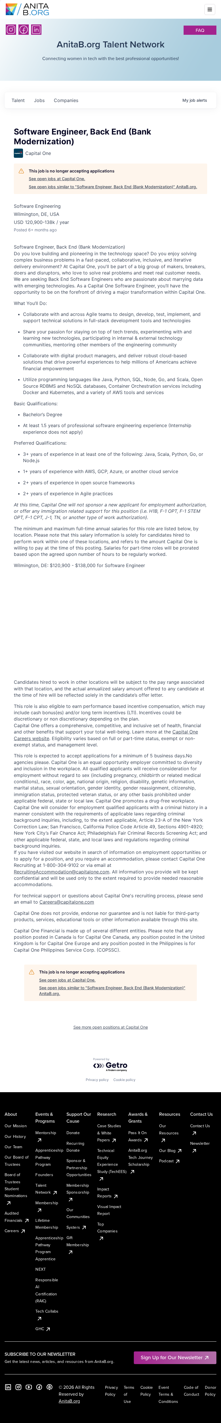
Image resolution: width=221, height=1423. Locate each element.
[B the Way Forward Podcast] (49, 1387)
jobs (39, 100)
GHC (39, 1329)
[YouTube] (28, 1387)
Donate (73, 1133)
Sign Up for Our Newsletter (172, 1357)
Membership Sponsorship (77, 1188)
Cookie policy (124, 1080)
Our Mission (16, 1126)
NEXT (40, 1269)
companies (66, 100)
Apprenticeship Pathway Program (49, 1157)
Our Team (13, 1147)
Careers (12, 1231)
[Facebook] (23, 29)
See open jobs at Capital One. (57, 178)
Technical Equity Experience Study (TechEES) (111, 1161)
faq (200, 30)
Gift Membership (77, 1241)
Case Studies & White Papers (109, 1133)
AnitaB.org (69, 1401)
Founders (44, 1175)
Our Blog (167, 1150)
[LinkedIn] (36, 29)
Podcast (166, 1161)
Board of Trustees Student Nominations (16, 1185)
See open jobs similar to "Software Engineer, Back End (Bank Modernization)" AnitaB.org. (113, 186)
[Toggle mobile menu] (209, 9)
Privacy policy (97, 1080)
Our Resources (169, 1129)
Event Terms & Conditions (168, 1394)
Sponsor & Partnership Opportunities (79, 1168)
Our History (15, 1136)
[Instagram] (11, 29)
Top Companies (107, 1227)
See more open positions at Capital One (110, 1027)
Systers (73, 1227)
